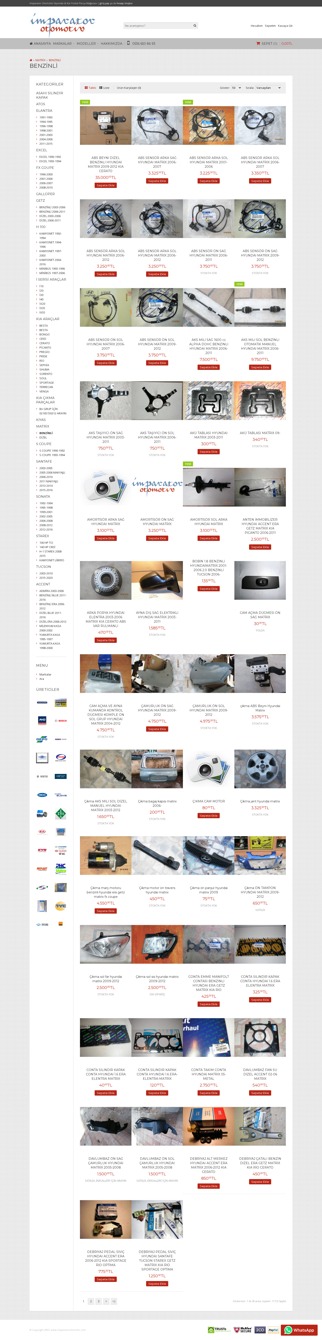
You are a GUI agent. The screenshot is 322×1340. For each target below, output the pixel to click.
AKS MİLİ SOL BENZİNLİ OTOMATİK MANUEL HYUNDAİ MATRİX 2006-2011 (260, 346)
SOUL (43, 378)
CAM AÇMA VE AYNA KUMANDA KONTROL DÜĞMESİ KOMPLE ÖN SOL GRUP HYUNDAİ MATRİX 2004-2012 (105, 714)
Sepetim (270, 26)
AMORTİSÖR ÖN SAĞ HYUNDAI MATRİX (157, 522)
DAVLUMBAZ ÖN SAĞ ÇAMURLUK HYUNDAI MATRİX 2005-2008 (105, 1163)
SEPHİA (44, 365)
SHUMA (44, 369)
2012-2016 (46, 529)
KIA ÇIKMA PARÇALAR (45, 400)
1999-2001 (46, 512)
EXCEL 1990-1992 (50, 157)
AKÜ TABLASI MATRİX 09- (260, 433)
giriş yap (104, 3)
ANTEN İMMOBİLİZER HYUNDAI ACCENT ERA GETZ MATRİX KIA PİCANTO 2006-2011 (260, 526)
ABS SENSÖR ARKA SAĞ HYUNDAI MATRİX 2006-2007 (157, 162)
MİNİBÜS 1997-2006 (52, 273)
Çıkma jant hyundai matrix (260, 801)
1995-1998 (46, 508)
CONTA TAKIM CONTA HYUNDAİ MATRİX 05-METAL (208, 1074)
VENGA (44, 391)
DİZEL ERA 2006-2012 (52, 622)
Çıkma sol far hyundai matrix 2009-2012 (106, 979)
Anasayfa (42, 44)
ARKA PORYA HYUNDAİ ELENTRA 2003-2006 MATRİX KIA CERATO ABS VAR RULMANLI (106, 619)
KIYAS (41, 420)
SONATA (43, 496)
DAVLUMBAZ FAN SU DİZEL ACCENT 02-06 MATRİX (260, 1074)
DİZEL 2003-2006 (50, 216)
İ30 (41, 295)
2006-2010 (46, 477)
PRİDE (43, 356)
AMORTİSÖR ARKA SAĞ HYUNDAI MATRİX (105, 522)
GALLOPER (45, 194)
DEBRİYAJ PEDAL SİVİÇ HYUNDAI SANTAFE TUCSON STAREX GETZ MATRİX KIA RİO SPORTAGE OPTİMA (157, 1260)
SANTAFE (44, 461)
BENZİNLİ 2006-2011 (52, 212)
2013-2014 (46, 486)
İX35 (42, 308)
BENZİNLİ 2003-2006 (52, 207)
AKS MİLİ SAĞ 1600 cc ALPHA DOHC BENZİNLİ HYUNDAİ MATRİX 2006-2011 (208, 346)
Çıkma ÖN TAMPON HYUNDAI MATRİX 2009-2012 (260, 892)
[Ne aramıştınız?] (195, 25)
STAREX (42, 536)
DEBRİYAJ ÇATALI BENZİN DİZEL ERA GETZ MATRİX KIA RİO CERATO (260, 1163)
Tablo (92, 88)
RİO (41, 361)
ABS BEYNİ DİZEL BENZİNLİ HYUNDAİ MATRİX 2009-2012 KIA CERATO (106, 164)
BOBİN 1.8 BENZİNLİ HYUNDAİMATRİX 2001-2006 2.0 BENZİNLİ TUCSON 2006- (208, 567)
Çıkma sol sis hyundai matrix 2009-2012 (157, 979)
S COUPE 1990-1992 (52, 451)
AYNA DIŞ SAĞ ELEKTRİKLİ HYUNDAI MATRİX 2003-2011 (157, 617)
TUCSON (43, 567)
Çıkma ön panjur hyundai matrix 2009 (209, 890)
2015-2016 (46, 490)
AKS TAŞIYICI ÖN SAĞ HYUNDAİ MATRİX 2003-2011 (106, 437)
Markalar (62, 44)
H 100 (41, 227)
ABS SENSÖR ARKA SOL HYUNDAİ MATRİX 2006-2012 (106, 255)
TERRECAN (46, 387)
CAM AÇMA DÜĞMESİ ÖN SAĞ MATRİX (260, 615)
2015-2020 (46, 578)
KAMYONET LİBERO (51, 560)
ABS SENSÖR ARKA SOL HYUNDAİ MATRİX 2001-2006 (208, 162)
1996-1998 (46, 126)
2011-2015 (46, 144)
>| (114, 1301)
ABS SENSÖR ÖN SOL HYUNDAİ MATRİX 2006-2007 (106, 344)
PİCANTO (45, 347)
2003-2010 (46, 573)
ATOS (40, 104)
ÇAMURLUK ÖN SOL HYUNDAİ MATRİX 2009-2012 (208, 710)
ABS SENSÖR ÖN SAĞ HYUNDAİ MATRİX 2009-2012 (260, 255)
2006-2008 (46, 521)
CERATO (44, 343)
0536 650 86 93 (143, 44)
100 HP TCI (46, 543)
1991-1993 (46, 117)
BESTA (43, 326)
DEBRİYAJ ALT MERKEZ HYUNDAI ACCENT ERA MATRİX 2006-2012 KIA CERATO (209, 1165)
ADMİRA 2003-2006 (51, 591)
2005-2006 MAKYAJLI (52, 472)
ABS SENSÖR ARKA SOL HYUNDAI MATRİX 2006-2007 (260, 162)
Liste (106, 88)
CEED (42, 339)
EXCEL (41, 150)
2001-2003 (46, 135)
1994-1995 (46, 122)
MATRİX (40, 60)
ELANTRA (44, 111)
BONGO (44, 334)
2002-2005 (46, 516)
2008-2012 (46, 525)
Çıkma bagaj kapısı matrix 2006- (157, 803)
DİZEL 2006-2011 (50, 220)
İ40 (41, 299)
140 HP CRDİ (47, 547)
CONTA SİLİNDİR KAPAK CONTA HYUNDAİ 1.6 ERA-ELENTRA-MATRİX (157, 1074)
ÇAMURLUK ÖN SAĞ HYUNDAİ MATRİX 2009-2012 (157, 710)
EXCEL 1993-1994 (50, 161)
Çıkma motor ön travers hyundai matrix (157, 890)
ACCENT (43, 584)
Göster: (225, 88)
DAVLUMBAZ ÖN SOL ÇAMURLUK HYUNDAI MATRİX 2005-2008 (157, 1163)
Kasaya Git (285, 26)
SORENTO (45, 374)
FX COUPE (45, 168)
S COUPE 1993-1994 (52, 455)
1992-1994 (46, 503)
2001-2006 (46, 179)
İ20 (41, 290)
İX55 (42, 312)
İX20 (42, 304)
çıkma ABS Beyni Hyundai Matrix (260, 708)
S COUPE (43, 444)
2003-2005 (46, 468)
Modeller (86, 44)
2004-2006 (46, 139)
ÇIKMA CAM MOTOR (209, 801)
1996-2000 (46, 174)
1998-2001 (46, 130)
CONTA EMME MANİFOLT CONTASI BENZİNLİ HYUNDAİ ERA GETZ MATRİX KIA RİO (208, 983)
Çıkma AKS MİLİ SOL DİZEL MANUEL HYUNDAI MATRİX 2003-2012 (105, 805)
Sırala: (250, 88)
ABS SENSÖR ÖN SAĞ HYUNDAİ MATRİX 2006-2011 (208, 255)
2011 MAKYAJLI (48, 481)
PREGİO (44, 352)
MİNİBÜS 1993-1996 (52, 269)
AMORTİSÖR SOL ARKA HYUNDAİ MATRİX (208, 522)
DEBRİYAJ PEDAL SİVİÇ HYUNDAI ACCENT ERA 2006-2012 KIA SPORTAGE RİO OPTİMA (105, 1258)
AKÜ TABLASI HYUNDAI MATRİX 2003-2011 (209, 435)
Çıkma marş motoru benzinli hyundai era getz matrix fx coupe (106, 892)
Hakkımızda (111, 44)
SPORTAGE (46, 383)
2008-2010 (46, 187)
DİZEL (43, 437)
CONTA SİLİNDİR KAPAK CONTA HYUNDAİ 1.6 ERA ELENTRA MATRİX (260, 981)
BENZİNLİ (55, 60)
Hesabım (257, 26)
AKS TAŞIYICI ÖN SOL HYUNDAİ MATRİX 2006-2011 (157, 437)
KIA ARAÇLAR (47, 319)
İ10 (41, 286)
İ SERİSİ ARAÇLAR (51, 279)
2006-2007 (46, 183)
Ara (41, 679)
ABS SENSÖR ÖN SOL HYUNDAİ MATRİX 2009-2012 (157, 344)
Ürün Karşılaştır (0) (129, 88)
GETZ (40, 200)
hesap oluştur (125, 3)
